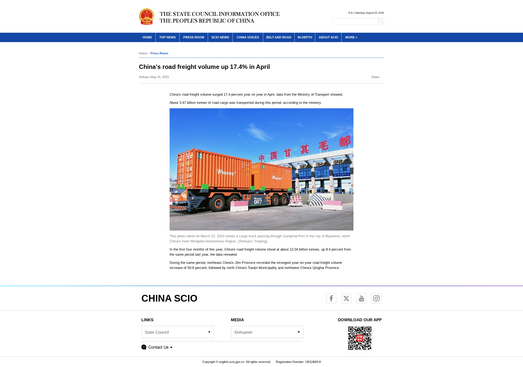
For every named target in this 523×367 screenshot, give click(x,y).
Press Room (159, 53)
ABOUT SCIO (328, 37)
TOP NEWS (167, 37)
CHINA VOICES (248, 37)
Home (143, 53)
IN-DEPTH (305, 37)
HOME (147, 37)
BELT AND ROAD (278, 37)
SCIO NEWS (220, 37)
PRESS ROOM (193, 37)
